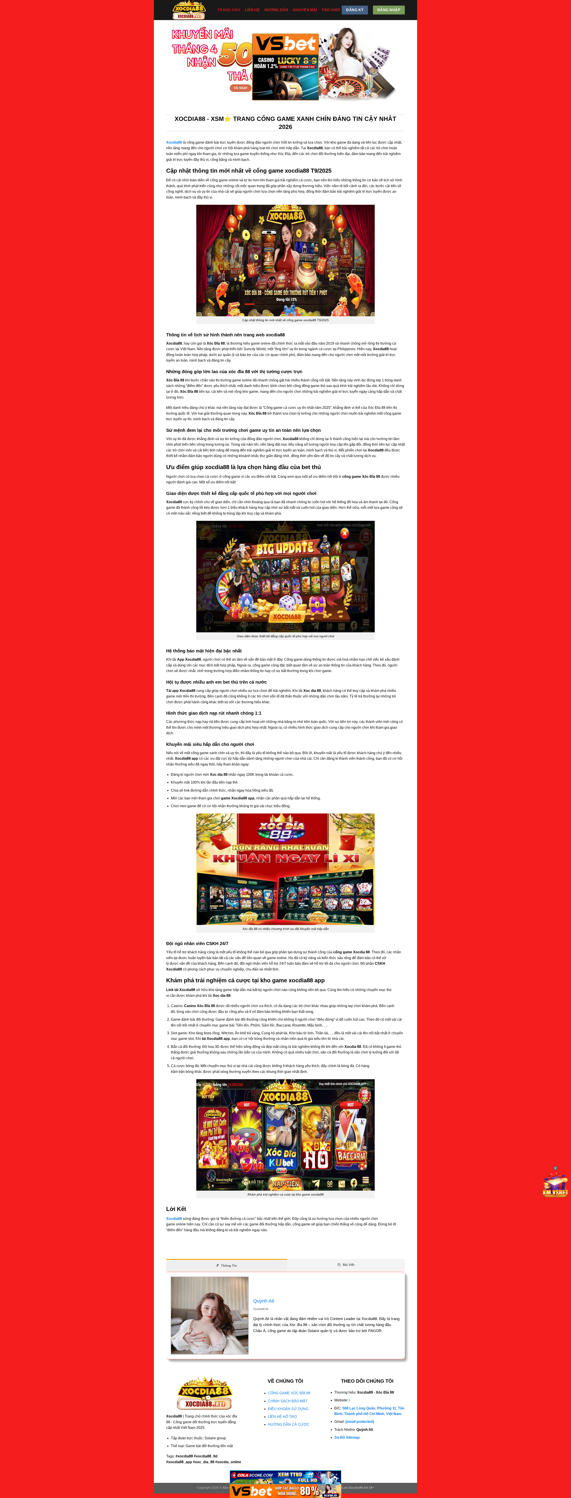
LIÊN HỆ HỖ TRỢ (282, 1417)
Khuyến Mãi (305, 10)
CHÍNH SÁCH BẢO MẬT (288, 1401)
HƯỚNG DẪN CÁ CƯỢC (288, 1424)
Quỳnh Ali (263, 1301)
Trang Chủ (228, 10)
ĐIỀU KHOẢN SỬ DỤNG (288, 1409)
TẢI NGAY (241, 88)
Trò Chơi (331, 10)
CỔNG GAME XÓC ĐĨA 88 (289, 1393)
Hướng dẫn (276, 10)
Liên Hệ (252, 10)
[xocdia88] (188, 10)
